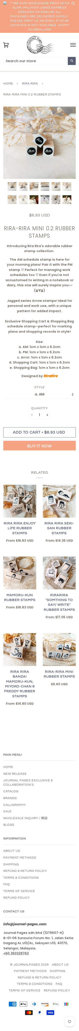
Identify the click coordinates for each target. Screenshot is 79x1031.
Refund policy (16, 897)
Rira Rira (30, 83)
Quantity (39, 408)
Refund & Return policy (25, 871)
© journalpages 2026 (29, 964)
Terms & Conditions (21, 877)
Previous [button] (10, 143)
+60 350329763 (16, 953)
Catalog (10, 791)
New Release (15, 773)
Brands (10, 798)
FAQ (6, 884)
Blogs (8, 824)
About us (11, 850)
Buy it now (39, 446)
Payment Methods (19, 857)
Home (8, 83)
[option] (39, 143)
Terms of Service (19, 891)
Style (39, 387)
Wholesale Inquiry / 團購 (25, 818)
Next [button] (68, 143)
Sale (7, 811)
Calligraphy (14, 804)
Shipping (11, 864)
